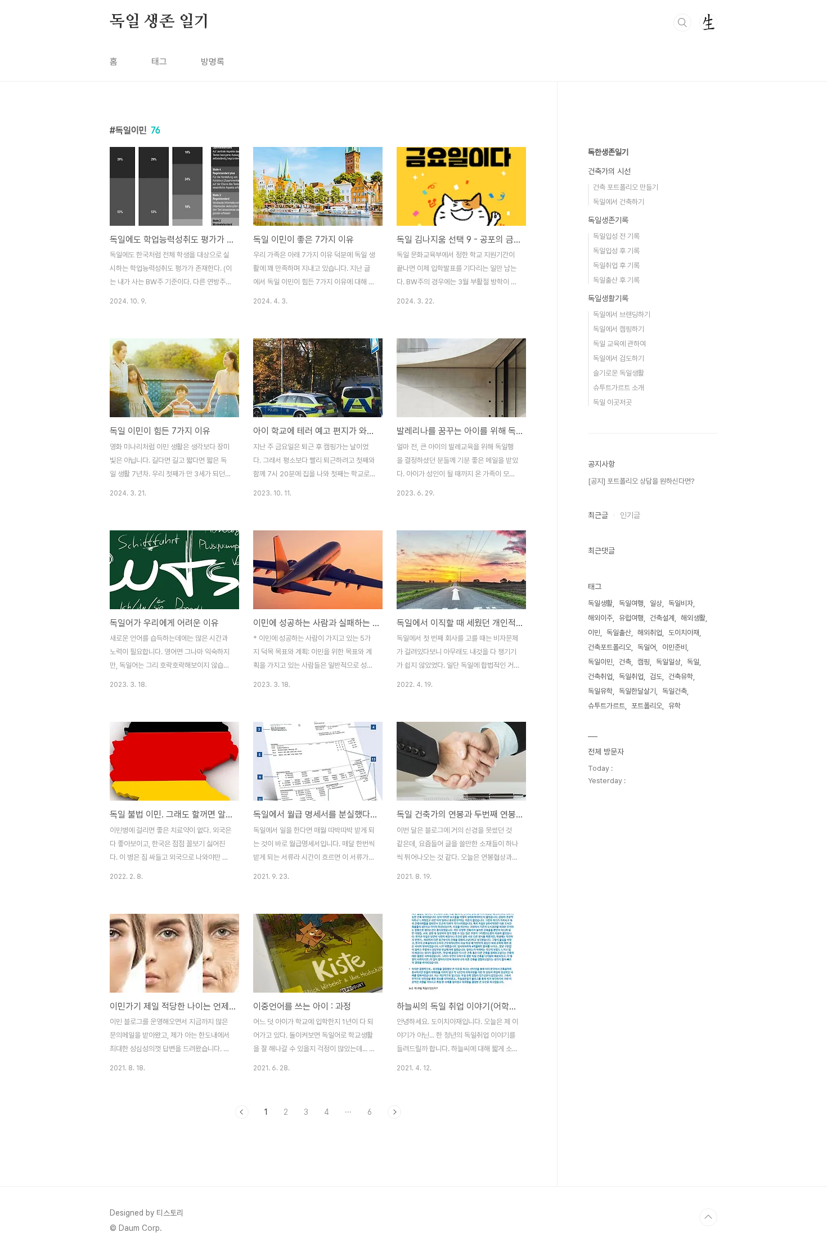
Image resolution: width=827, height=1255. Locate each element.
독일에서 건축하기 (618, 202)
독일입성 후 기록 (616, 251)
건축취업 (600, 676)
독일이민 (600, 662)
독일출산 (618, 632)
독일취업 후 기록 (616, 265)
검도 (656, 676)
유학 (674, 706)
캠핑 (643, 662)
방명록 (212, 61)
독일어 (646, 647)
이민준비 (674, 647)
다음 (394, 1112)
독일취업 (631, 676)
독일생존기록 (608, 220)
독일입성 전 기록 (616, 236)
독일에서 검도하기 (618, 358)
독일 (693, 662)
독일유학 (600, 691)
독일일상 (668, 662)
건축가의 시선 (609, 171)
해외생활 (693, 618)
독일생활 (600, 603)
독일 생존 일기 (159, 22)
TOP (708, 1217)
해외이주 (600, 618)
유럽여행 (631, 618)
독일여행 (631, 603)
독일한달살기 (637, 691)
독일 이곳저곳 (612, 402)
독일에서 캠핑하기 (618, 329)
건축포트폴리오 (609, 647)
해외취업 (649, 632)
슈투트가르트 (606, 706)
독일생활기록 (608, 298)
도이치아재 (683, 632)
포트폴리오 (646, 706)
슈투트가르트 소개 (618, 387)
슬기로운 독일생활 (618, 373)
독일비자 (680, 603)
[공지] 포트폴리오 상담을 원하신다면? (641, 481)
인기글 (630, 515)
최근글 (598, 515)
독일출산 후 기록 (616, 280)
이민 (594, 632)
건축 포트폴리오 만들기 (625, 187)
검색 (682, 22)
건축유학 (680, 676)
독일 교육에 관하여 (619, 344)
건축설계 (662, 618)
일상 (656, 603)
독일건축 (674, 691)
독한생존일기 (608, 152)
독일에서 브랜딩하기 (621, 314)
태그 (159, 61)
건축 (625, 662)
